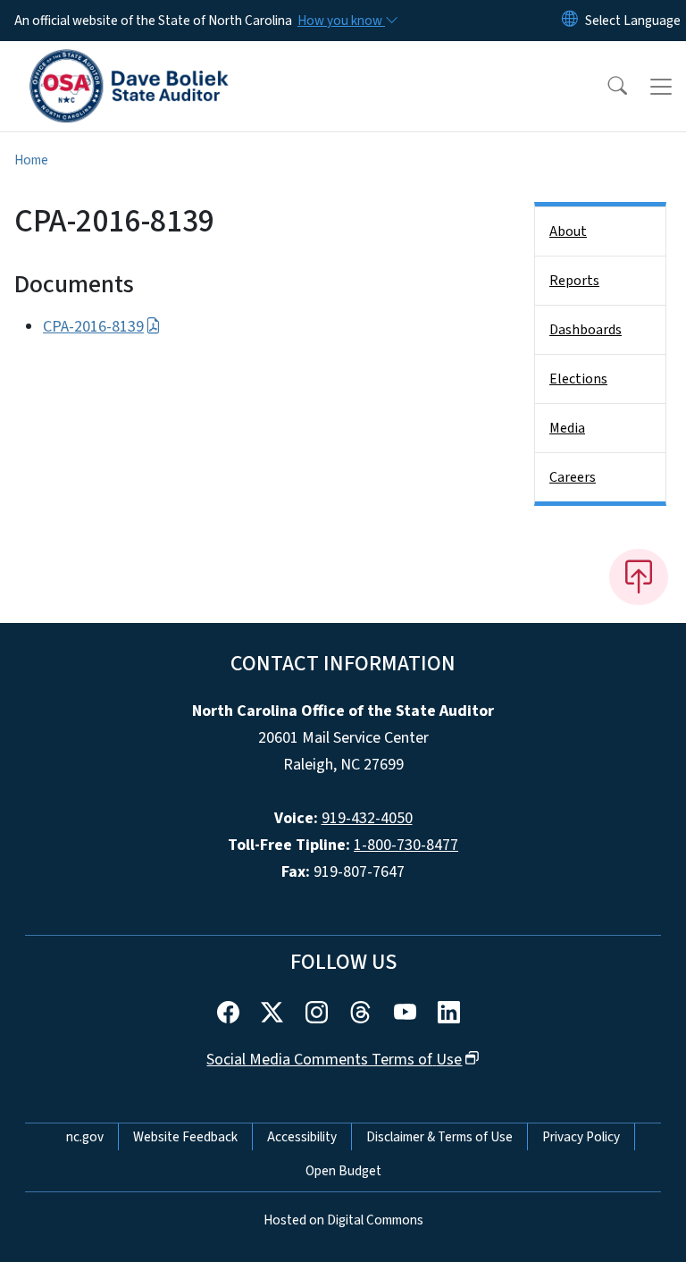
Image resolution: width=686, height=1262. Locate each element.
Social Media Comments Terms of (334, 1059)
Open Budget (343, 1171)
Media (567, 428)
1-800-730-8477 (406, 845)
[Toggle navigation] (661, 86)
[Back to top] (638, 576)
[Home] (129, 62)
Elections (578, 379)
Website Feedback (185, 1137)
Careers (572, 477)
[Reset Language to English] (570, 20)
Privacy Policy (581, 1137)
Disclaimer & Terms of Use (439, 1137)
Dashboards (585, 330)
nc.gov (85, 1137)
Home (31, 160)
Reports (574, 280)
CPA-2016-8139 (93, 327)
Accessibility (302, 1137)
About (568, 231)
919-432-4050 (367, 818)
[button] (605, 86)
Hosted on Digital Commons (343, 1220)
